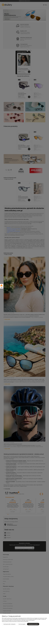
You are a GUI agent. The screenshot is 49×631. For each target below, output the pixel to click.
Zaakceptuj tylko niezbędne (9, 624)
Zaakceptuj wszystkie (33, 624)
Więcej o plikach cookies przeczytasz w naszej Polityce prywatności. (15, 621)
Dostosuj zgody (22, 624)
